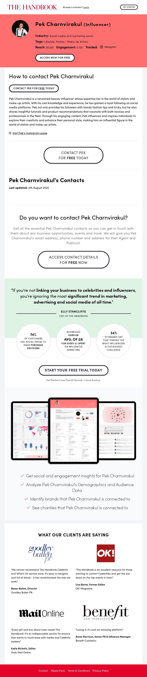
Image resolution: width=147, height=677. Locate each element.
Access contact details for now (73, 260)
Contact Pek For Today (33, 88)
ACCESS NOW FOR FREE (55, 57)
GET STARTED (129, 7)
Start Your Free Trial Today (73, 370)
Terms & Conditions (79, 670)
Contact (43, 670)
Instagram (110, 47)
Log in (86, 7)
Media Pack (58, 670)
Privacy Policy (100, 670)
